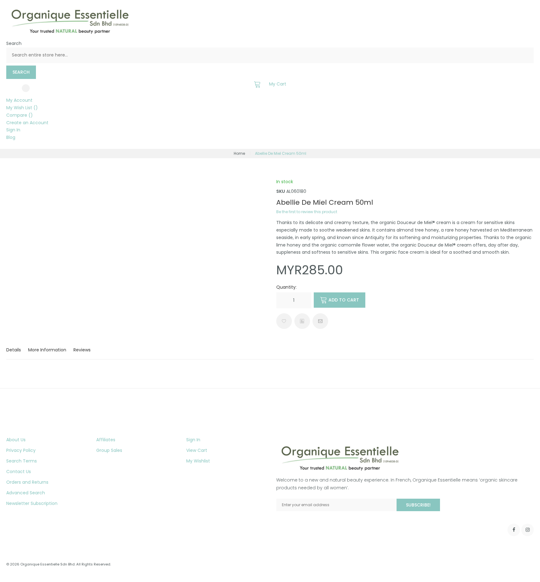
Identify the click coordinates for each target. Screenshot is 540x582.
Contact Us (18, 471)
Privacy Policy (21, 450)
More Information (47, 350)
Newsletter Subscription (32, 503)
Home (239, 153)
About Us (16, 440)
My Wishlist (198, 461)
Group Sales (109, 450)
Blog (10, 137)
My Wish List (19, 108)
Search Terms (21, 461)
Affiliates (105, 440)
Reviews (82, 350)
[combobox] (270, 55)
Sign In (13, 130)
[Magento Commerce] (68, 33)
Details (13, 350)
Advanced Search (25, 493)
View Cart (196, 450)
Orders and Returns (27, 482)
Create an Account (27, 123)
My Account (19, 100)
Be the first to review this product (306, 211)
